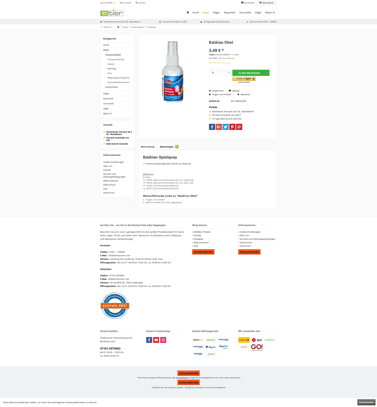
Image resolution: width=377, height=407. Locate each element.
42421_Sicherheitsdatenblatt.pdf (162, 188)
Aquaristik (108, 98)
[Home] (187, 13)
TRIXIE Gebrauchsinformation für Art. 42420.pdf (169, 180)
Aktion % (107, 113)
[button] (244, 80)
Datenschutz (109, 184)
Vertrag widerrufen (203, 251)
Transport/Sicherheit (115, 59)
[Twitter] (226, 127)
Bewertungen (168, 146)
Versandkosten (182, 377)
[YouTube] (156, 340)
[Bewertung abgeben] (240, 46)
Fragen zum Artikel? (221, 94)
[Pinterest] (232, 127)
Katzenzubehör (113, 54)
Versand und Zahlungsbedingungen (114, 175)
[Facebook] (212, 127)
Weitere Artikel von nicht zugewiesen (163, 202)
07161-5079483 (110, 348)
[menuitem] (267, 3)
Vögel (106, 108)
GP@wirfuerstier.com (118, 279)
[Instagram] (163, 340)
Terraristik (108, 103)
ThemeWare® (219, 387)
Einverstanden (366, 402)
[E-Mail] (239, 127)
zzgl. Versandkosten (226, 58)
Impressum (108, 192)
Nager (106, 93)
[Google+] (219, 127)
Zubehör (110, 64)
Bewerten (245, 94)
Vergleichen (217, 90)
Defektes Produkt (202, 231)
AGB (105, 188)
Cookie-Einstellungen (113, 162)
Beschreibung (147, 146)
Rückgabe (198, 239)
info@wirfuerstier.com (119, 255)
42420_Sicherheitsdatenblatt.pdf (162, 185)
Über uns (107, 166)
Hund (106, 44)
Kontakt (107, 170)
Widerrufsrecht (110, 180)
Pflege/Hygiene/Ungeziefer (118, 77)
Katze (106, 49)
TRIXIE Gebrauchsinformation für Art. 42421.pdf (169, 182)
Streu (109, 73)
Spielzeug (111, 68)
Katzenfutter (111, 87)
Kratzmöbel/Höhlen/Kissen (118, 82)
